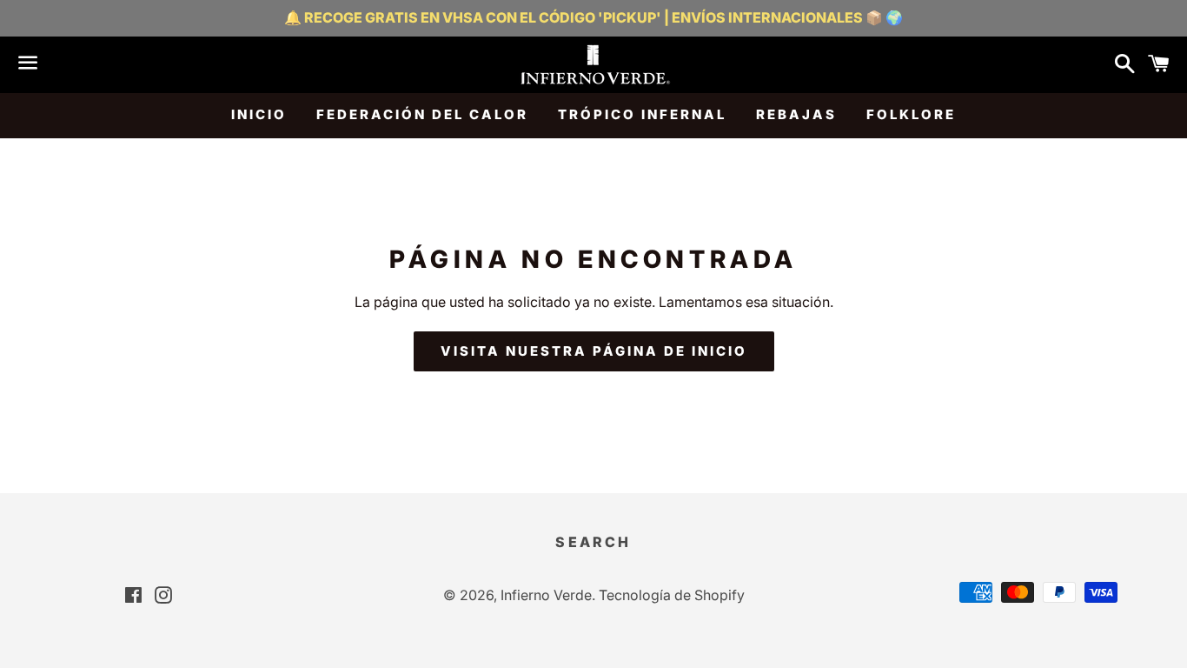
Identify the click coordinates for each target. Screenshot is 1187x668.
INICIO (259, 114)
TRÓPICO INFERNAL (642, 114)
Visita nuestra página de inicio (594, 351)
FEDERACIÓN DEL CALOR (422, 114)
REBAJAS (796, 114)
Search (593, 542)
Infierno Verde (546, 595)
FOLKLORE (911, 114)
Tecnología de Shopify (672, 595)
